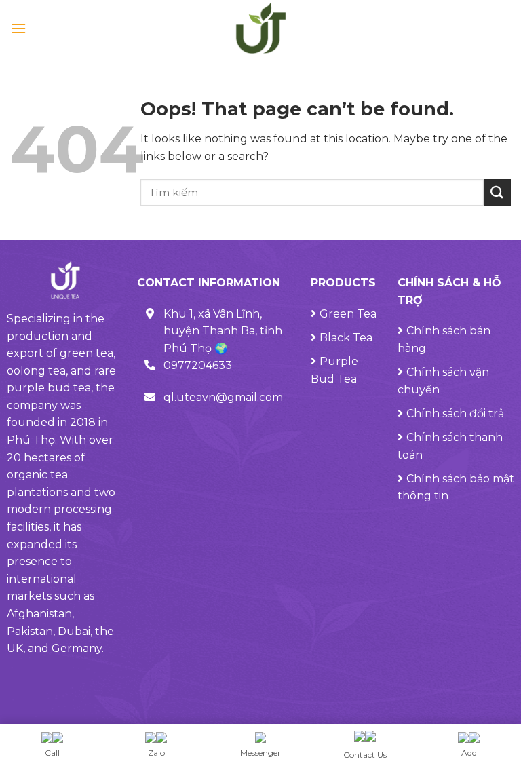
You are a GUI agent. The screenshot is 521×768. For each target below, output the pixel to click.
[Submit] (497, 192)
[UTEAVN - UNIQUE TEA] (260, 28)
